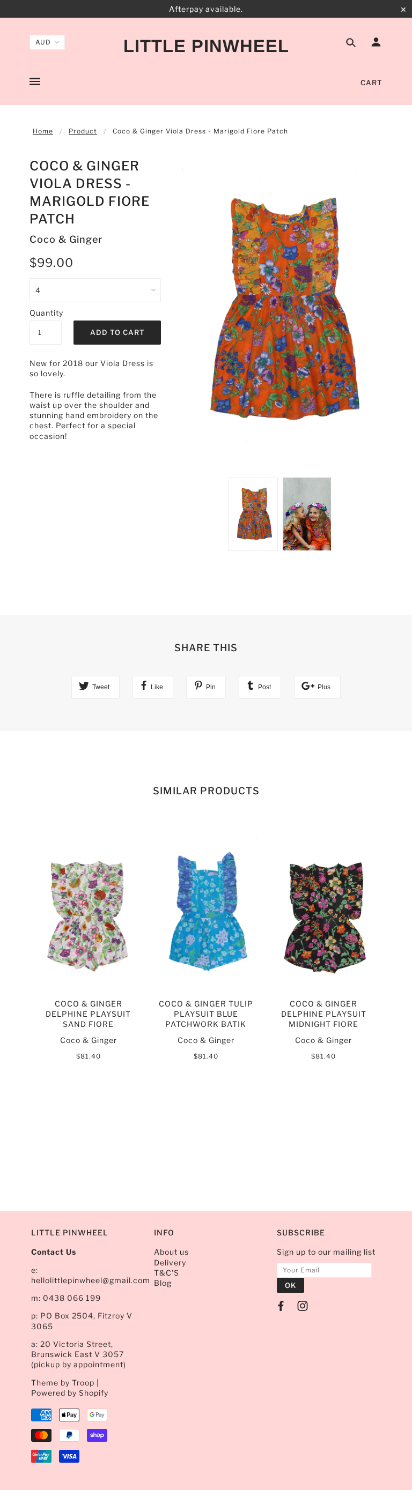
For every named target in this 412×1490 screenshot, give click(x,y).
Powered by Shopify (69, 1392)
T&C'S (166, 1272)
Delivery (170, 1262)
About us (171, 1251)
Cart (371, 82)
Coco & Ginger (66, 239)
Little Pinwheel (206, 46)
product (83, 131)
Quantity (46, 312)
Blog (163, 1282)
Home (43, 131)
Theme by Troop (62, 1382)
